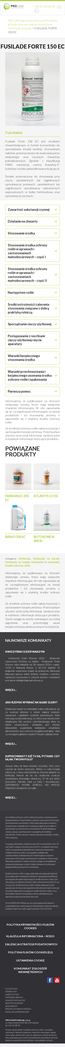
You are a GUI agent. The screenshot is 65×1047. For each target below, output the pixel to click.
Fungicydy (11, 988)
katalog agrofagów (17, 1012)
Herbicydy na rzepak (17, 562)
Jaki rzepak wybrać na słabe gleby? (31, 702)
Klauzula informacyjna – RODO (30, 936)
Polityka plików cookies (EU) (30, 952)
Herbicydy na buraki (46, 558)
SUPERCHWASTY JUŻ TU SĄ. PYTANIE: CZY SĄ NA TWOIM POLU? (32, 758)
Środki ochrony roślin (17, 565)
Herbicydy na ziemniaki (45, 562)
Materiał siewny (14, 997)
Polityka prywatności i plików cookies (30, 926)
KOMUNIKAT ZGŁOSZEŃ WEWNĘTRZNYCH (30, 970)
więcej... (11, 689)
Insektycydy (12, 994)
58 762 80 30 (14, 1025)
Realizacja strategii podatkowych (30, 944)
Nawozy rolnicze (15, 1000)
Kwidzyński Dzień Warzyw (25, 651)
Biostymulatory (14, 1003)
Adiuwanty (11, 1006)
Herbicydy (25, 558)
